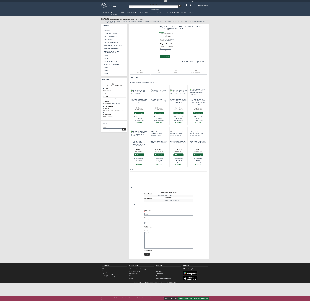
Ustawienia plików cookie (171, 282)
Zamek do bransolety (168, 40)
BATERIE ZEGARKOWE (158, 12)
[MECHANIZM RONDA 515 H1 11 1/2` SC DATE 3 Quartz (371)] (158, 91)
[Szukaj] (179, 6)
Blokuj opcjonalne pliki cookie (185, 298)
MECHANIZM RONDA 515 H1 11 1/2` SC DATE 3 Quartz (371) (158, 100)
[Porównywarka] (190, 5)
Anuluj (307, 293)
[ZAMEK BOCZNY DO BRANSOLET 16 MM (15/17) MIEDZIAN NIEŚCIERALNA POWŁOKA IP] (139, 133)
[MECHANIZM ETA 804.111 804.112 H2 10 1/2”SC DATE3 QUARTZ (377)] (139, 91)
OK (302, 293)
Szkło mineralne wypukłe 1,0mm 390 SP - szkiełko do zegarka (178, 141)
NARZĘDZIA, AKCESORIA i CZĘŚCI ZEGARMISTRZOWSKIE (137, 21)
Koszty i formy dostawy (135, 271)
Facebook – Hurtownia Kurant (109, 277)
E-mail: (147, 209)
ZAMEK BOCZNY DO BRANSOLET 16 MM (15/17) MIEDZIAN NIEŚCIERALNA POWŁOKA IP (139, 143)
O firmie (104, 269)
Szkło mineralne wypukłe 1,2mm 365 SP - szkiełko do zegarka (198, 141)
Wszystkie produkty (131, 12)
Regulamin (104, 273)
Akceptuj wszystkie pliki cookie (201, 298)
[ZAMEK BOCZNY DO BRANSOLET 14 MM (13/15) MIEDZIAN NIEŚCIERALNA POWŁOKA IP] (198, 91)
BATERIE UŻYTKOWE (145, 12)
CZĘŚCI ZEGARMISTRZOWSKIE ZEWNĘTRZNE (158, 21)
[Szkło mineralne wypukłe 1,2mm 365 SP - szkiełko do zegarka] (198, 133)
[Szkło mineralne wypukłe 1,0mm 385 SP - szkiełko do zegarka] (158, 133)
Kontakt (131, 278)
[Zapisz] (124, 129)
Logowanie (199, 1)
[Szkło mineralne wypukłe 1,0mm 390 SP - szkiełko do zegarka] (178, 133)
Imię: (147, 218)
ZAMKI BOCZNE (181, 21)
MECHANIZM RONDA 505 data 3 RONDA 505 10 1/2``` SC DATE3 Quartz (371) (178, 101)
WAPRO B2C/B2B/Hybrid (143, 282)
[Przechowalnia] (194, 5)
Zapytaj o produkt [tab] (195, 72)
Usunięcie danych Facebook (163, 278)
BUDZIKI (183, 12)
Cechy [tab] (175, 72)
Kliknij (172, 39)
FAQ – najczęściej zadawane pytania (138, 269)
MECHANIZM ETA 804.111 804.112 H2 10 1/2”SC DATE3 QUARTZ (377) (139, 101)
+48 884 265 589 (115, 103)
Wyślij (147, 254)
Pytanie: (148, 227)
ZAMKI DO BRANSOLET (173, 21)
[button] (180, 1)
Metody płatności (133, 273)
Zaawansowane (155, 9)
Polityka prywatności (107, 275)
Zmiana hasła (159, 276)
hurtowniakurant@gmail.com (113, 98)
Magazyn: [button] (192, 1)
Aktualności (105, 271)
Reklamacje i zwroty (134, 276)
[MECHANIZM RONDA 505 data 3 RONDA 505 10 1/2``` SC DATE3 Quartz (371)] (178, 91)
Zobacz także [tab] (140, 72)
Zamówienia (159, 273)
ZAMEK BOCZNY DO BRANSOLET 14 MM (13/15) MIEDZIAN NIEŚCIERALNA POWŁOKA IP (198, 102)
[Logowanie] (186, 5)
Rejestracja (206, 1)
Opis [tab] (159, 72)
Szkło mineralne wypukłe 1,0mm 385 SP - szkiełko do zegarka (158, 141)
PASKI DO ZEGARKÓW (172, 12)
